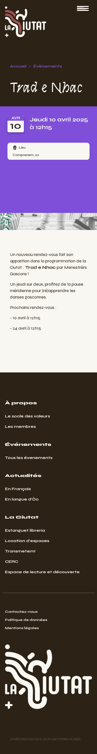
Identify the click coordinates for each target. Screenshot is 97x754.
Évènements (47, 66)
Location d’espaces (27, 540)
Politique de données (26, 620)
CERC (11, 561)
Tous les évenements (28, 457)
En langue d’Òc (22, 499)
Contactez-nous (21, 612)
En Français (18, 488)
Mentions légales (22, 628)
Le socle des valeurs (27, 416)
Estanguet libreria (25, 530)
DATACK (35, 739)
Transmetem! (20, 551)
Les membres (20, 426)
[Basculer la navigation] (83, 8)
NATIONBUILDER (66, 739)
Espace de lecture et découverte (42, 572)
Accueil (18, 66)
